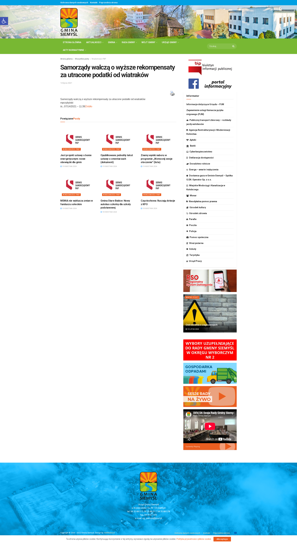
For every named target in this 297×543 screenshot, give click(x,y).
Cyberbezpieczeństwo (200, 151)
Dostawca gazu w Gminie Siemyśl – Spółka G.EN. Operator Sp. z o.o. (209, 177)
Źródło (88, 106)
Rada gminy (128, 42)
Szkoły (192, 249)
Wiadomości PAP (99, 59)
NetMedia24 (109, 533)
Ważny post (192, 297)
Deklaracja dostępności (201, 157)
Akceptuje (222, 539)
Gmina (111, 42)
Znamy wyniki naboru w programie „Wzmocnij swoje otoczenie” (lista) (156, 159)
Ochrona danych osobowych (74, 2)
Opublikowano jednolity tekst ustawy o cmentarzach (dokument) (117, 159)
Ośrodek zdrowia (198, 213)
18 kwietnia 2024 (109, 212)
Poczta (193, 225)
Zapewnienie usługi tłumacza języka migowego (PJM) (204, 112)
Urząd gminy (169, 42)
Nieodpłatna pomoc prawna (203, 201)
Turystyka (194, 255)
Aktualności (93, 42)
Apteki (193, 140)
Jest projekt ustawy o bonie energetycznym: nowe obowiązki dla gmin (75, 159)
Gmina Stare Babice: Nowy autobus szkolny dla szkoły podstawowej (116, 204)
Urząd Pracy (195, 261)
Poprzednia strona (108, 2)
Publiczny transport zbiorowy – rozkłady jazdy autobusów (208, 122)
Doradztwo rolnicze (200, 163)
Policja (192, 231)
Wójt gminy (148, 42)
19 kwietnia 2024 (69, 166)
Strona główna (72, 42)
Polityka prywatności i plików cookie (193, 539)
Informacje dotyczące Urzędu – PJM (205, 104)
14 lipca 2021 (66, 83)
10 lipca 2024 (193, 329)
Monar (193, 195)
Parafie (192, 219)
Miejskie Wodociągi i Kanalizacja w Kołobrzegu (205, 187)
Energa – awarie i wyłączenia (203, 169)
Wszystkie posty (82, 59)
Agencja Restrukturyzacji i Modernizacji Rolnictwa (208, 132)
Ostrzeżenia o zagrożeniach (201, 324)
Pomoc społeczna (199, 237)
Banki (193, 146)
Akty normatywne (73, 50)
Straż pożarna (196, 243)
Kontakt (93, 2)
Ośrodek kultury (197, 207)
